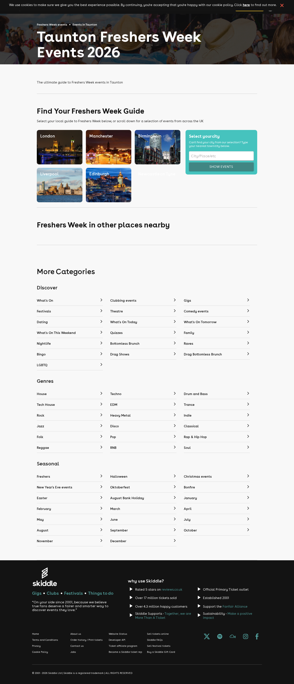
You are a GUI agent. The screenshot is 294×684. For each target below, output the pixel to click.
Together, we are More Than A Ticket (163, 615)
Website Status (118, 633)
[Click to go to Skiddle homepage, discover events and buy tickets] (44, 576)
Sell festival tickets (158, 645)
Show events (221, 167)
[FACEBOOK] (257, 637)
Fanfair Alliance (235, 606)
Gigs (37, 593)
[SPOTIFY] (219, 637)
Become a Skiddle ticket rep (125, 651)
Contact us (77, 645)
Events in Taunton (85, 24)
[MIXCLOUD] (232, 637)
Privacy (36, 645)
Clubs (53, 593)
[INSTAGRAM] (245, 637)
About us (75, 633)
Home (35, 633)
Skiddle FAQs (155, 639)
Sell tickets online (158, 633)
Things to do (100, 593)
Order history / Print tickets (86, 639)
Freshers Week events (52, 24)
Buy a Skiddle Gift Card (161, 651)
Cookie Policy (40, 651)
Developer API (117, 639)
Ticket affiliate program (123, 645)
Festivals (73, 593)
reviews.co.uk (172, 589)
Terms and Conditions (45, 639)
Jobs (73, 651)
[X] (206, 637)
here (246, 5)
